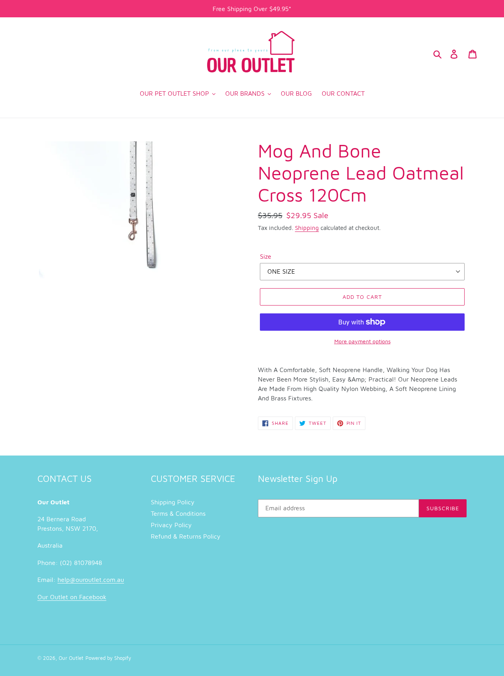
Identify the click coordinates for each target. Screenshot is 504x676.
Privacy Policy (171, 524)
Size (265, 256)
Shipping (307, 227)
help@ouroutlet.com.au (90, 579)
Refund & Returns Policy (185, 536)
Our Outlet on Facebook (71, 596)
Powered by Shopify (108, 658)
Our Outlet (71, 658)
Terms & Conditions (178, 513)
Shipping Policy (173, 502)
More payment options (362, 341)
